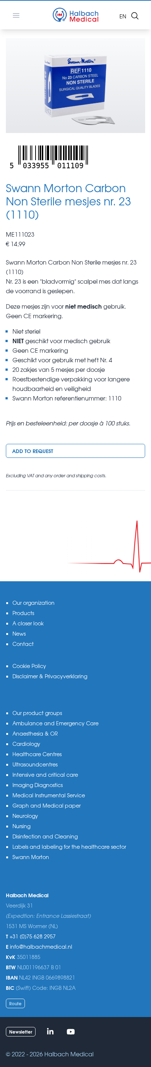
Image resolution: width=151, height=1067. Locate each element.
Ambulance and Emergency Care (55, 723)
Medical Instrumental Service (48, 795)
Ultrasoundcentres (35, 764)
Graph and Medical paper (46, 805)
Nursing (21, 826)
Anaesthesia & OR (35, 733)
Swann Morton (30, 857)
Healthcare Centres (37, 754)
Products (23, 613)
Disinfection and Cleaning (45, 836)
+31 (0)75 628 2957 (33, 936)
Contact (23, 643)
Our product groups (37, 712)
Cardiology (26, 743)
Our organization (33, 602)
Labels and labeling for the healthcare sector (69, 846)
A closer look (28, 623)
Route (15, 1003)
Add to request (32, 451)
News (19, 633)
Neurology (25, 815)
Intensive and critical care (45, 774)
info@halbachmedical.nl (41, 946)
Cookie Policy (29, 665)
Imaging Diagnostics (37, 784)
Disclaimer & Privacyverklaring (49, 676)
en (122, 16)
